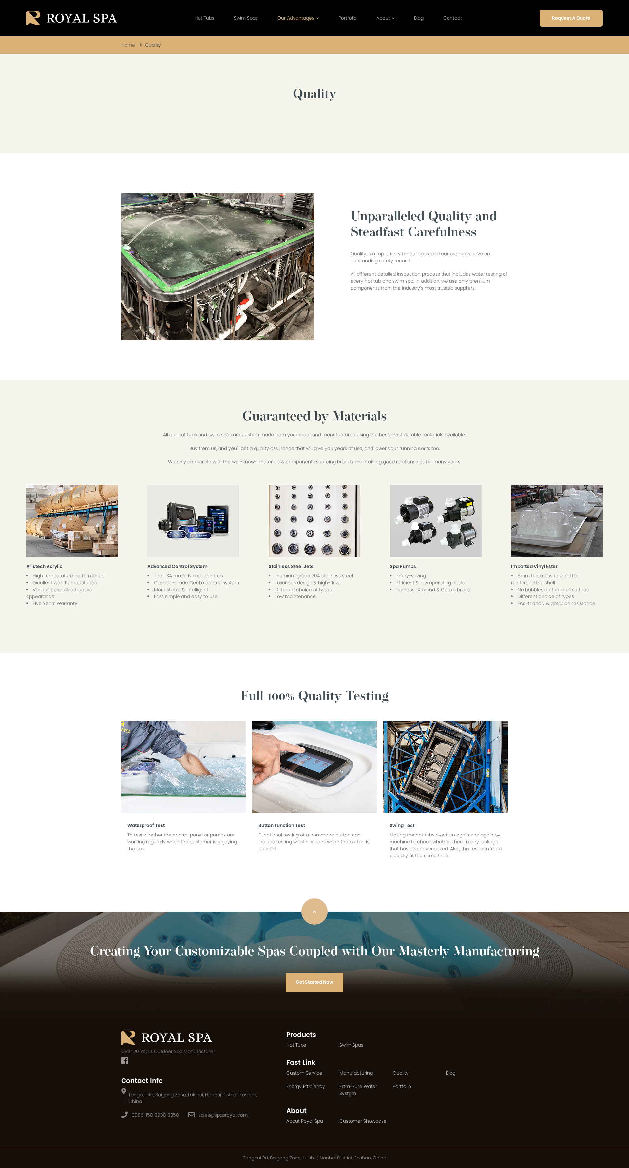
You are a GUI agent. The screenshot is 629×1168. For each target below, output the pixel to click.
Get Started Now (314, 982)
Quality (401, 1073)
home (128, 45)
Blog (419, 18)
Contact (452, 18)
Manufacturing (356, 1073)
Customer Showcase (363, 1121)
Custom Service (304, 1073)
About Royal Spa (304, 1121)
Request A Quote (571, 18)
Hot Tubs (204, 18)
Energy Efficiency (305, 1086)
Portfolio (347, 18)
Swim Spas (246, 18)
